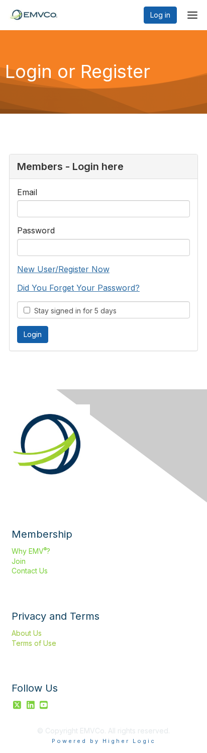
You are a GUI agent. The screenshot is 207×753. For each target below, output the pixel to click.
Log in (160, 15)
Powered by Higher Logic (104, 740)
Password (36, 230)
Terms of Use (34, 643)
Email (27, 192)
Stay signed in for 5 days (73, 310)
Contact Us (30, 570)
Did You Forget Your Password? (78, 288)
